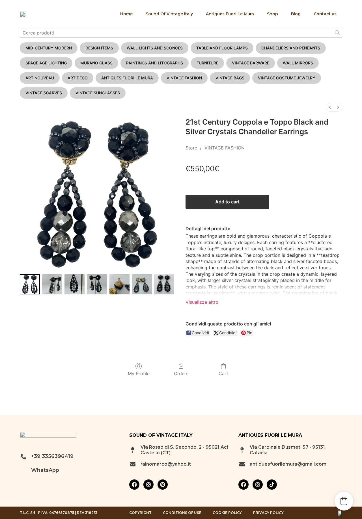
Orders (181, 373)
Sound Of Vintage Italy (169, 13)
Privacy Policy (268, 513)
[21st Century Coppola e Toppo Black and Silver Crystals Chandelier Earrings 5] (142, 284)
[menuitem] (330, 107)
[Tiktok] (272, 484)
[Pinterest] (163, 484)
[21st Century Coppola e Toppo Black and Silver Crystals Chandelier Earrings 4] (119, 284)
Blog (296, 13)
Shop (272, 13)
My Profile (139, 373)
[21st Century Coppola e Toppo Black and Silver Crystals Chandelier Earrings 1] (52, 284)
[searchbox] (181, 33)
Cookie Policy (227, 513)
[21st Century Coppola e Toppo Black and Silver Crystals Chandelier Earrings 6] (164, 284)
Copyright (140, 513)
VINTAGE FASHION (224, 148)
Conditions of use (182, 513)
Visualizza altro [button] (202, 302)
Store (191, 148)
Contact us (325, 13)
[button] (344, 501)
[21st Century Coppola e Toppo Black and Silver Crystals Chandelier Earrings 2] (74, 284)
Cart (223, 373)
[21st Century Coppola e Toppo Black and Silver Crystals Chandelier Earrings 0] (30, 284)
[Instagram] (148, 484)
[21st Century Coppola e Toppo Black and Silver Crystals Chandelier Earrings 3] (97, 284)
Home (126, 13)
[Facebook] (134, 484)
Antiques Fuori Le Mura (230, 13)
